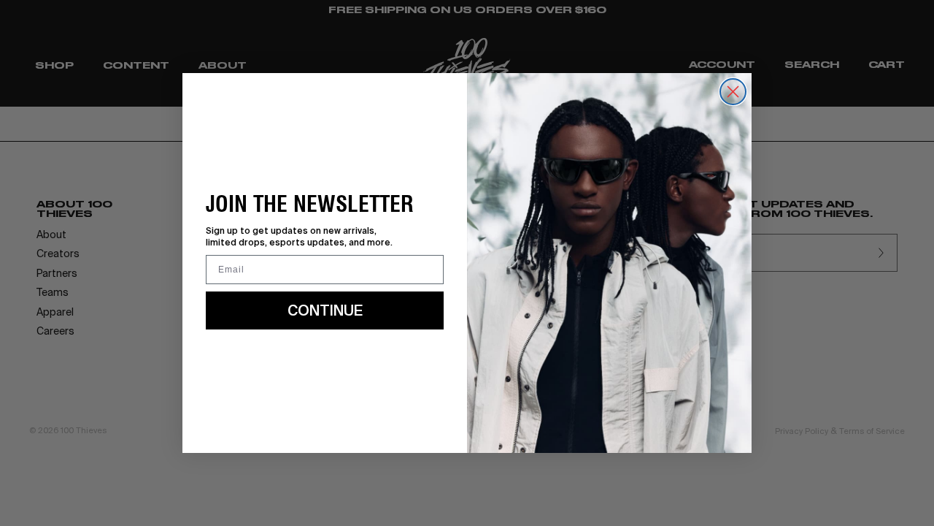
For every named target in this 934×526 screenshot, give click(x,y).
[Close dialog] (733, 91)
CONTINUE (325, 310)
